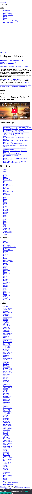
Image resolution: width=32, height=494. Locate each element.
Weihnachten (6, 12)
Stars (4, 219)
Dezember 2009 (7, 424)
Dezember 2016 (7, 342)
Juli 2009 (5, 431)
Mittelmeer (2, 86)
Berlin (4, 174)
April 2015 (6, 355)
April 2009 (6, 436)
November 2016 (7, 343)
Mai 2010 (5, 416)
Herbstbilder (6, 194)
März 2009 (6, 437)
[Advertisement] (16, 38)
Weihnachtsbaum (7, 229)
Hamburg (5, 19)
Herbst (5, 16)
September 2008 (7, 446)
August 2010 (6, 414)
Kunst (4, 267)
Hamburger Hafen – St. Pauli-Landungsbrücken (15, 140)
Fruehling (5, 184)
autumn (5, 172)
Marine (5, 203)
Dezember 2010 (7, 408)
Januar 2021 (6, 330)
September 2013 (7, 372)
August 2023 (6, 318)
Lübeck (5, 272)
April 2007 (6, 469)
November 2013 (7, 369)
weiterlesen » (27, 82)
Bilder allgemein (7, 245)
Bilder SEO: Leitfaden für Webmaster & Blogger (16, 126)
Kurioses (5, 269)
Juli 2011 (5, 403)
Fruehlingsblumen (8, 185)
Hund (4, 197)
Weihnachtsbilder (7, 231)
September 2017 (7, 339)
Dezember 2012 (7, 386)
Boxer (4, 177)
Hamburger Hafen (8, 15)
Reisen (5, 213)
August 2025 (6, 309)
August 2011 (6, 402)
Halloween (6, 188)
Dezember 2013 (7, 368)
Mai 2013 (5, 378)
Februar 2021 (6, 328)
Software (5, 285)
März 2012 (6, 393)
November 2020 (7, 331)
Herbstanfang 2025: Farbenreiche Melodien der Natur (17, 127)
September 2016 (7, 346)
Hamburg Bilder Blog (12, 21)
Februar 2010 (6, 421)
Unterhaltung (6, 292)
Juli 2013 (5, 375)
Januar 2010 (6, 422)
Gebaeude (6, 254)
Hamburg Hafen (7, 142)
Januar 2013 (6, 384)
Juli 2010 (5, 415)
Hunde (5, 199)
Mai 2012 (5, 392)
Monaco (8, 86)
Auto (22, 85)
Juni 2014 (5, 359)
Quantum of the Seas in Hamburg (12, 154)
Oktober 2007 (7, 460)
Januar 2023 (6, 325)
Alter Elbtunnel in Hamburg (10, 155)
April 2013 (6, 380)
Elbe (4, 181)
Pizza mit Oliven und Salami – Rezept (13, 130)
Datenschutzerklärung (6, 493)
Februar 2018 (6, 337)
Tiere (4, 221)
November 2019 (7, 333)
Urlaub (5, 222)
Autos (25, 85)
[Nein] (12, 493)
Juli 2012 (5, 389)
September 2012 (7, 387)
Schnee (5, 216)
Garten (5, 187)
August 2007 (6, 463)
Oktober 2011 (6, 399)
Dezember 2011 (7, 396)
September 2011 (7, 400)
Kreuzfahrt (6, 200)
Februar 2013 (6, 383)
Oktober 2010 (7, 411)
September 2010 (7, 412)
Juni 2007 (5, 466)
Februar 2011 (6, 405)
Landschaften (6, 270)
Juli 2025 (5, 311)
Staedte (5, 289)
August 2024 (6, 314)
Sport (4, 288)
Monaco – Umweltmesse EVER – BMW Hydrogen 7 (14, 62)
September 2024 (7, 312)
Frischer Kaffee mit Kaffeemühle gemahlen (14, 161)
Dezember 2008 (7, 441)
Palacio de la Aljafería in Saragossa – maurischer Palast (17, 129)
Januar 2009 (6, 440)
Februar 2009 (6, 438)
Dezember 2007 (7, 458)
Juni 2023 (5, 321)
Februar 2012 (6, 394)
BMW (29, 85)
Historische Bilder (8, 261)
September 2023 (7, 317)
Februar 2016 (6, 349)
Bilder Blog (3, 2)
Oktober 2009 (7, 427)
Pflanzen (5, 210)
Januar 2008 (6, 456)
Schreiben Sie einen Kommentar (18, 86)
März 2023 (6, 324)
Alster (4, 169)
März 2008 (6, 453)
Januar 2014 (6, 367)
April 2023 (6, 323)
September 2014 (7, 358)
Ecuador (5, 248)
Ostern (5, 18)
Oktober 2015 (7, 353)
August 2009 (6, 430)
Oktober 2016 (7, 345)
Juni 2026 (5, 306)
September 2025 (7, 308)
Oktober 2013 (7, 371)
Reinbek (5, 212)
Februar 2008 (6, 455)
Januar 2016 (6, 350)
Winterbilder (6, 10)
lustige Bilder (6, 273)
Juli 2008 (5, 449)
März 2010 (6, 419)
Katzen (5, 266)
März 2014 (6, 364)
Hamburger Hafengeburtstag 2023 (12, 162)
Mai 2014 (5, 361)
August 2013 (6, 374)
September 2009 (7, 428)
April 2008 (6, 452)
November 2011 (7, 397)
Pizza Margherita (7, 156)
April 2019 (6, 336)
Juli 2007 (5, 465)
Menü (2, 7)
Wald (4, 225)
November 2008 (7, 443)
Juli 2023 (5, 320)
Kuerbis (5, 202)
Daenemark (6, 178)
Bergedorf (6, 242)
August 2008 (6, 447)
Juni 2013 (5, 377)
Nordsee (5, 206)
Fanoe (4, 182)
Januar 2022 (6, 327)
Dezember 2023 (7, 315)
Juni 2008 (5, 450)
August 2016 (6, 347)
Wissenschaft (6, 299)
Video (4, 224)
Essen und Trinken (8, 22)
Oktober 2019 (7, 334)
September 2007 (7, 462)
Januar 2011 (6, 406)
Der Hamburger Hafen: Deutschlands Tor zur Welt (16, 132)
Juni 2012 (5, 390)
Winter (5, 234)
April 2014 (6, 362)
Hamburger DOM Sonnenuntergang (12, 143)
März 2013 (6, 381)
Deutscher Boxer (7, 180)
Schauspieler (6, 282)
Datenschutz (7, 488)
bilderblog (2, 85)
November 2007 (7, 459)
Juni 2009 (5, 433)
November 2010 (7, 409)
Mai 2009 (5, 434)
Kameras (5, 264)
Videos (5, 294)
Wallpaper (6, 227)
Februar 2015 (6, 356)
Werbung (5, 297)
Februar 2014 (6, 365)
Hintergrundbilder (8, 13)
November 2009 (7, 425)
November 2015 (7, 352)
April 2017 (6, 340)
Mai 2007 (5, 468)
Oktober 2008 (7, 444)
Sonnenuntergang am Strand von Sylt (13, 133)
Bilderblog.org (19, 487)
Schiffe (5, 215)
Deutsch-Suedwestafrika (9, 247)
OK (26, 491)
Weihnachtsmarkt (7, 232)
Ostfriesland (6, 209)
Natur (4, 205)
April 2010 (6, 418)
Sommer (5, 218)
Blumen (5, 175)
